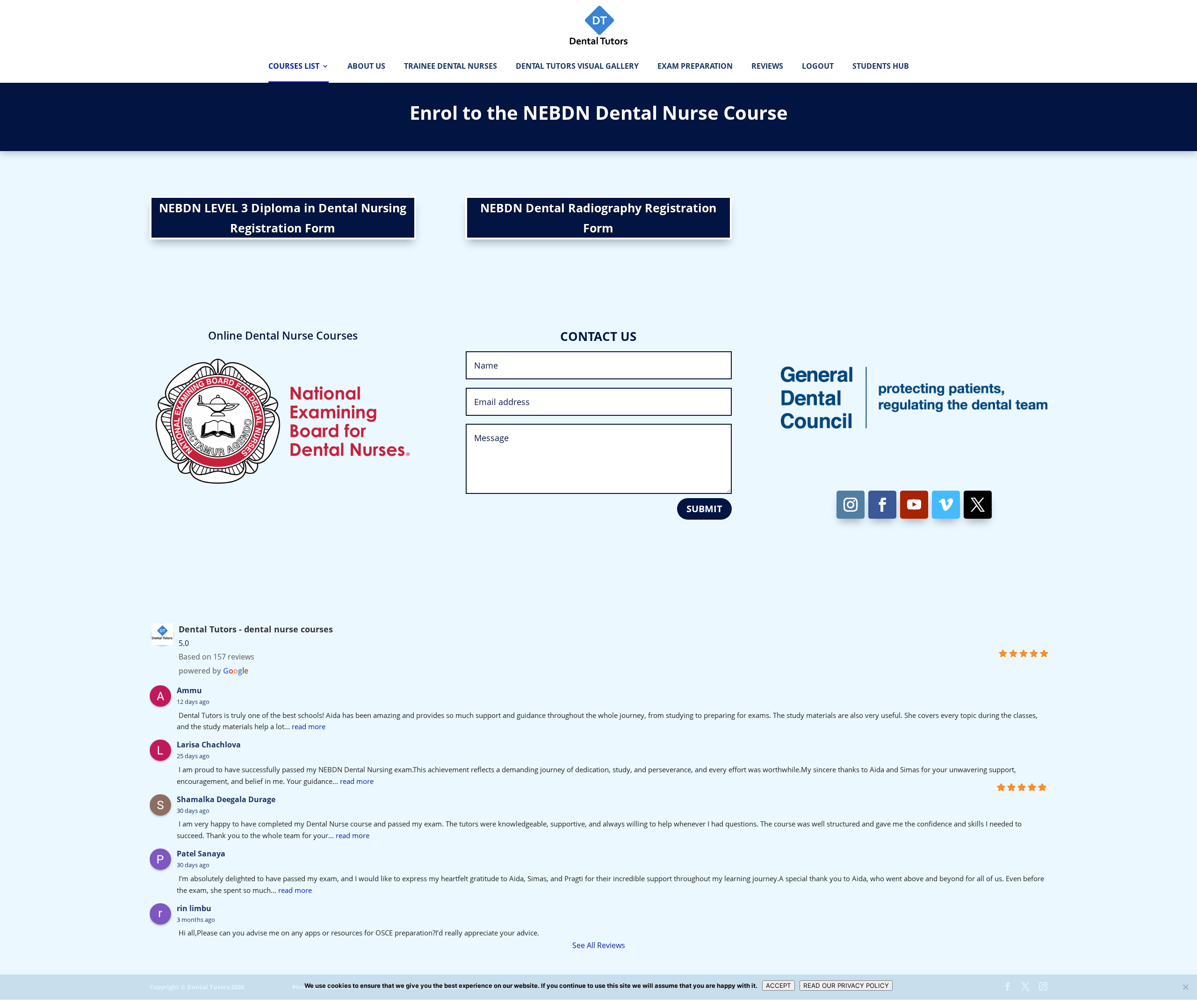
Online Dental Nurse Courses (283, 335)
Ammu (189, 690)
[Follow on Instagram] (850, 505)
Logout (818, 67)
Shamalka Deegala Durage (226, 799)
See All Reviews (598, 945)
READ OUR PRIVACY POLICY (846, 985)
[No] (1185, 987)
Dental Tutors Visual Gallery (577, 67)
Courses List (293, 67)
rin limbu (194, 908)
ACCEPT (778, 985)
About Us (366, 67)
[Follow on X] (978, 505)
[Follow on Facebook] (882, 505)
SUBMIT (704, 508)
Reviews (767, 67)
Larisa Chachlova (209, 744)
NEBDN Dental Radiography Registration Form (598, 218)
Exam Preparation (695, 67)
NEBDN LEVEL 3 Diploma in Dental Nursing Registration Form (282, 218)
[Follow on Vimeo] (946, 505)
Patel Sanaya (201, 853)
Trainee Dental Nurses (450, 67)
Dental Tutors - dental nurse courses (256, 629)
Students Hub (880, 67)
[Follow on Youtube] (914, 505)
